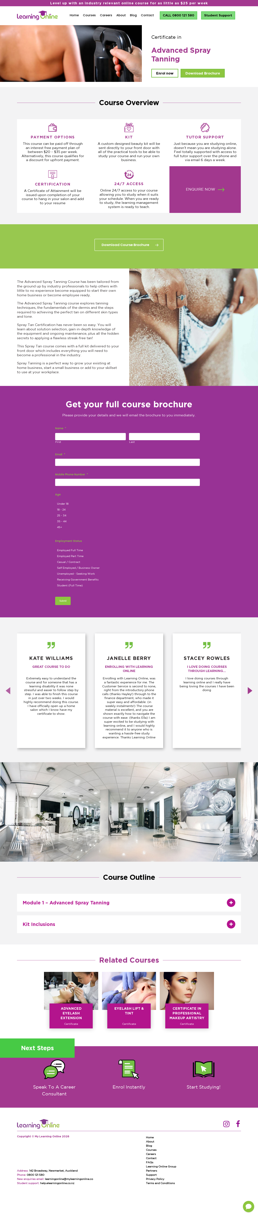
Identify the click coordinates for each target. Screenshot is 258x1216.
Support (151, 1175)
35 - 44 (61, 521)
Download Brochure (202, 73)
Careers (106, 15)
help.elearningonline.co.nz (57, 1183)
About (121, 15)
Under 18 (63, 504)
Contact (147, 15)
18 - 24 (61, 510)
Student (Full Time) (70, 585)
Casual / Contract (68, 562)
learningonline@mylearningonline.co (69, 1179)
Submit (62, 601)
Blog (133, 15)
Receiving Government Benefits (78, 580)
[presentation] (8, 691)
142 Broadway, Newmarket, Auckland (53, 1171)
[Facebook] (238, 1124)
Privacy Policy (155, 1179)
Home (74, 15)
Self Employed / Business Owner (78, 568)
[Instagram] (226, 1124)
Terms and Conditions (160, 1183)
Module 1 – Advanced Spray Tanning (66, 902)
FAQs (149, 1162)
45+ (59, 527)
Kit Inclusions (39, 924)
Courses (89, 15)
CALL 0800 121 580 (178, 15)
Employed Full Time (70, 550)
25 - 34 (61, 515)
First (58, 442)
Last (132, 442)
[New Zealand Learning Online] (38, 1124)
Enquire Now (200, 189)
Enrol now (165, 73)
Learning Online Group (161, 1167)
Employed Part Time (70, 556)
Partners (151, 1171)
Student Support (218, 15)
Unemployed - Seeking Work (76, 574)
